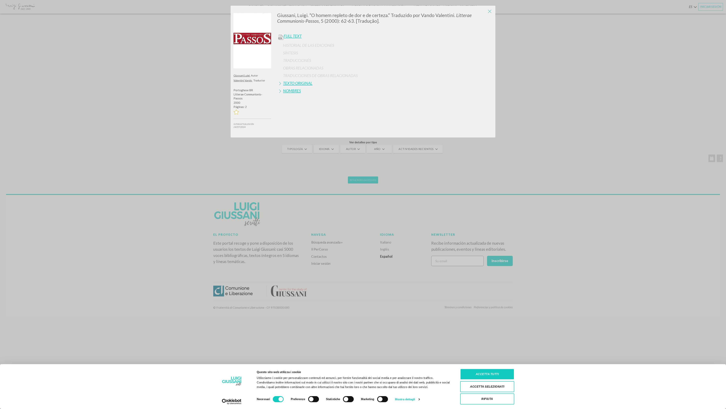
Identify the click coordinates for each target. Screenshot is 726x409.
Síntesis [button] (290, 53)
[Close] (489, 11)
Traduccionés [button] (297, 60)
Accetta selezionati (487, 386)
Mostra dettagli (405, 399)
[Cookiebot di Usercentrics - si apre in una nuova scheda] (231, 401)
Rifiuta (487, 398)
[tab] (384, 45)
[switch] (313, 399)
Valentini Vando (243, 80)
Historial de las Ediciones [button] (308, 45)
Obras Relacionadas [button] (303, 68)
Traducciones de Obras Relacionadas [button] (320, 75)
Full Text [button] (293, 36)
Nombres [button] (292, 90)
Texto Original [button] (297, 83)
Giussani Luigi (241, 75)
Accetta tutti (487, 374)
